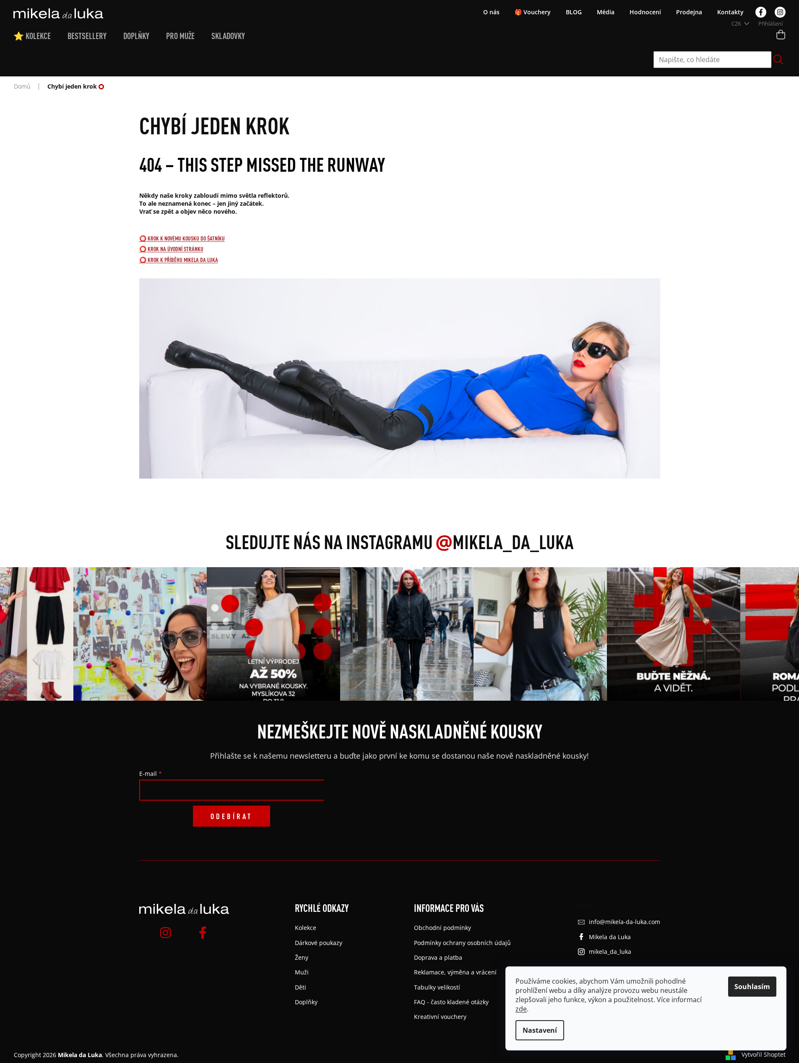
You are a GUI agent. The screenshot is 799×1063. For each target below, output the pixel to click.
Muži (302, 972)
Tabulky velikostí (437, 987)
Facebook (760, 12)
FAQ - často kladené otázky (451, 1002)
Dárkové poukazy (318, 943)
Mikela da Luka (610, 937)
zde (521, 1008)
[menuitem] (40, 36)
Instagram (780, 12)
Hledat (778, 59)
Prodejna (689, 12)
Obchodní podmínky (442, 928)
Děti (300, 987)
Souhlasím (752, 986)
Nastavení (540, 1030)
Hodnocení (645, 12)
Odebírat (231, 816)
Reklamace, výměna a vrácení (455, 972)
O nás (491, 12)
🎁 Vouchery (533, 12)
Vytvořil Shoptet (764, 1054)
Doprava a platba (438, 957)
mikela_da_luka (610, 952)
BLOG (574, 12)
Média (605, 12)
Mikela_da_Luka (504, 542)
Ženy (301, 957)
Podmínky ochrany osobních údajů (462, 943)
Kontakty (730, 12)
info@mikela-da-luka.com (624, 922)
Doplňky (306, 1002)
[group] (137, 634)
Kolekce (305, 928)
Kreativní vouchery (440, 1017)
